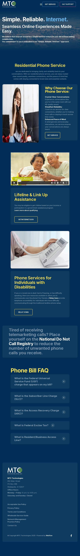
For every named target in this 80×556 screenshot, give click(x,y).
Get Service (52, 135)
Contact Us (12, 525)
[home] (9, 4)
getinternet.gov (26, 219)
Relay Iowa (23, 312)
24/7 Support (68, 4)
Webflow (49, 535)
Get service (50, 4)
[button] (40, 4)
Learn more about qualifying (26, 210)
